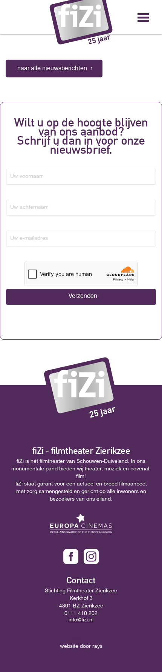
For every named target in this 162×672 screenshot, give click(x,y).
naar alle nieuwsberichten (52, 69)
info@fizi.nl (81, 620)
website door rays (81, 646)
